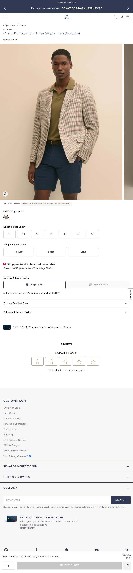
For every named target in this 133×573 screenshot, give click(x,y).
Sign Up (120, 500)
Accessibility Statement (15, 450)
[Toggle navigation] (5, 17)
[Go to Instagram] (6, 550)
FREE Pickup (101, 284)
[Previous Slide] (5, 8)
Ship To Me (37, 284)
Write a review (10, 39)
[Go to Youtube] (97, 550)
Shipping (8, 434)
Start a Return (10, 429)
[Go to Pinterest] (66, 550)
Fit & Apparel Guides (14, 439)
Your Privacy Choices (14, 456)
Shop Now (103, 8)
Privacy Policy (118, 507)
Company (10, 488)
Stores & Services (16, 477)
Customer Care (14, 401)
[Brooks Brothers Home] (66, 17)
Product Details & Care (15, 303)
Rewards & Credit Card (20, 466)
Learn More (27, 528)
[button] (115, 17)
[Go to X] (127, 550)
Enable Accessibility (66, 2)
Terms (105, 507)
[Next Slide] (128, 8)
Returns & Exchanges (15, 423)
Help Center (9, 413)
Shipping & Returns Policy (17, 312)
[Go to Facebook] (36, 550)
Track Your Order (12, 418)
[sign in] (121, 17)
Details (67, 327)
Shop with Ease (11, 407)
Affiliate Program (12, 445)
